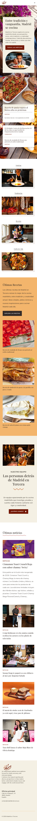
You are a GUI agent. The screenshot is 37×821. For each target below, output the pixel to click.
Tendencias (8, 134)
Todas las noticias (14, 47)
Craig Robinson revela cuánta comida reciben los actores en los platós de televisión (18, 636)
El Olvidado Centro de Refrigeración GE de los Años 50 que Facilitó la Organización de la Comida (18, 130)
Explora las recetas (12, 313)
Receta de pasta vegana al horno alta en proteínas (16, 108)
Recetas (7, 114)
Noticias (6, 561)
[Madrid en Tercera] (4, 2)
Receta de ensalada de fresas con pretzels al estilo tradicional (16, 141)
